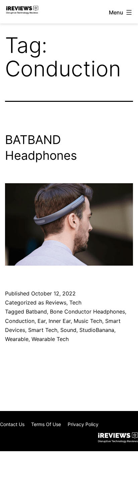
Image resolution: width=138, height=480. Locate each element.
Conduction (19, 321)
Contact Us (12, 424)
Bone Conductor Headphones (87, 311)
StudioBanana (96, 330)
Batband (36, 311)
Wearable (16, 339)
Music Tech (88, 321)
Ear (42, 321)
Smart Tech (42, 330)
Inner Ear (60, 321)
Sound (68, 330)
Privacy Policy (83, 424)
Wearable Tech (50, 339)
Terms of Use (46, 424)
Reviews (56, 302)
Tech (75, 302)
